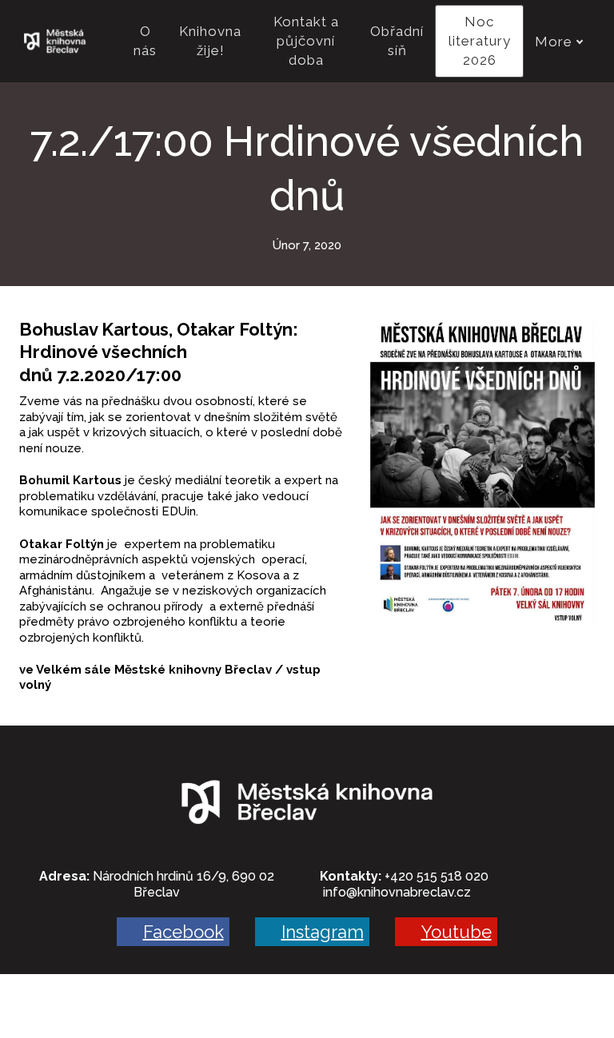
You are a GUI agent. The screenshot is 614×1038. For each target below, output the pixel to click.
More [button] (553, 42)
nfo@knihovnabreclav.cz (398, 892)
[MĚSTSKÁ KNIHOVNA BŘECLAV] (54, 42)
